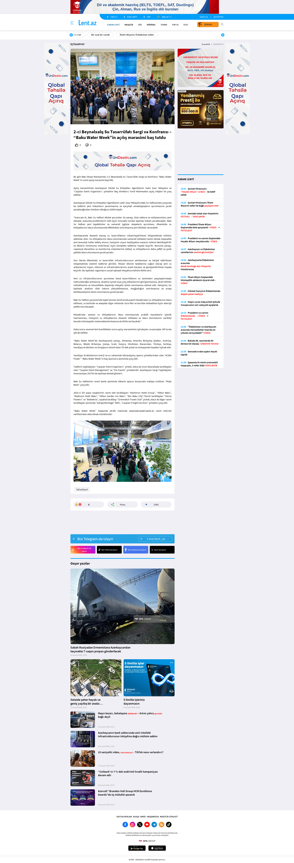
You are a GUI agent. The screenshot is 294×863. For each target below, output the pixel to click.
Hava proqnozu (173, 35)
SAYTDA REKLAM (124, 816)
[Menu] (72, 23)
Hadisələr (78, 35)
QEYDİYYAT (218, 16)
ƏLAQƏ (136, 816)
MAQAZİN (128, 24)
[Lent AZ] (87, 23)
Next (223, 35)
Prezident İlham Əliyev (203, 35)
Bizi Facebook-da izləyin (137, 550)
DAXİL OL (204, 16)
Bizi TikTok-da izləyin (109, 550)
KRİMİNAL (151, 24)
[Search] (222, 24)
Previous (71, 35)
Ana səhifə (206, 44)
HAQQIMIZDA (153, 816)
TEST (185, 24)
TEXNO (164, 24)
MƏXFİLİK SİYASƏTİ (169, 816)
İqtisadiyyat (82, 489)
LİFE (140, 24)
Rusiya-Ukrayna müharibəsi (108, 35)
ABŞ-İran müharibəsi (144, 35)
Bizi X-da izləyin (160, 550)
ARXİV (143, 816)
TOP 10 (175, 24)
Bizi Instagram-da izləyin (84, 549)
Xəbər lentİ (113, 24)
